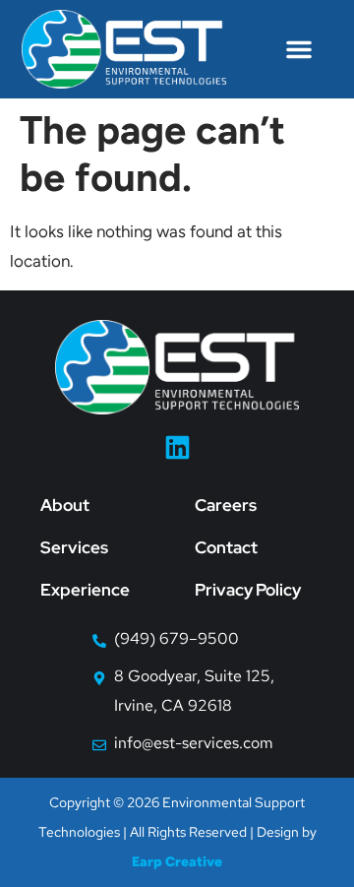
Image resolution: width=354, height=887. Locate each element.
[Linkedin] (177, 447)
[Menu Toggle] (299, 49)
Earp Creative (177, 862)
